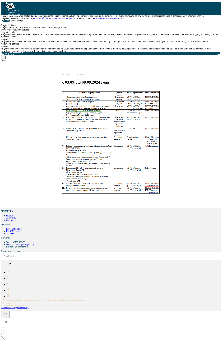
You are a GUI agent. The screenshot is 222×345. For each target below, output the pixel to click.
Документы (13, 42)
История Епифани (14, 229)
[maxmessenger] (7, 296)
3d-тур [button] (11, 35)
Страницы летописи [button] (17, 22)
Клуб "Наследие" (15, 31)
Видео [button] (11, 33)
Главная (9, 3)
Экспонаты (13, 28)
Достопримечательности (19, 26)
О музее (9, 220)
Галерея (11, 40)
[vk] (7, 272)
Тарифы (11, 12)
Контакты (12, 45)
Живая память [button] (14, 19)
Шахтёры (12, 24)
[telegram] (7, 290)
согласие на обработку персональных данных (51, 18)
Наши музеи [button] (13, 10)
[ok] (7, 278)
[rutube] (7, 284)
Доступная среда (15, 51)
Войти (11, 54)
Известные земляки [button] (16, 17)
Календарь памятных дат (19, 38)
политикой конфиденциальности (106, 18)
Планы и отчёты (15, 47)
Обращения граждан (17, 49)
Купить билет (14, 15)
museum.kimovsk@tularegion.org (20, 244)
